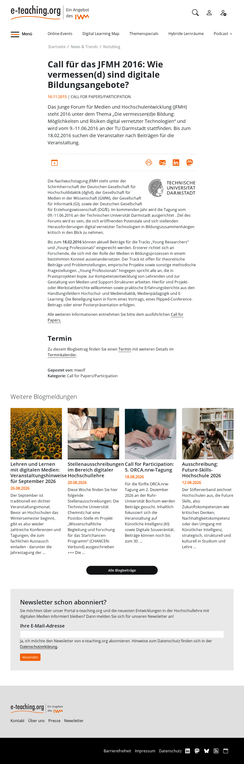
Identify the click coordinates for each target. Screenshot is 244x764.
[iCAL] (225, 751)
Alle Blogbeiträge (122, 570)
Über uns (36, 720)
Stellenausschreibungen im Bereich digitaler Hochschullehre (96, 470)
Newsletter (74, 720)
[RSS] (217, 751)
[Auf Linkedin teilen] (176, 162)
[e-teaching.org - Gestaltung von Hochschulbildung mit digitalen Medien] (49, 10)
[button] (29, 34)
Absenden (30, 657)
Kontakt (17, 720)
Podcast (221, 33)
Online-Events (60, 33)
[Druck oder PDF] (149, 162)
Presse (54, 720)
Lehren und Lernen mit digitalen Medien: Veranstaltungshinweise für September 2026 (38, 472)
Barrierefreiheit (117, 751)
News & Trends (84, 46)
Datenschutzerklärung (38, 647)
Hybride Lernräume (186, 33)
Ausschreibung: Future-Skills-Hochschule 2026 (201, 470)
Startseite (57, 46)
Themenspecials (143, 33)
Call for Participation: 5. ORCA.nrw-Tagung (149, 467)
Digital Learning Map (100, 33)
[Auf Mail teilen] (162, 162)
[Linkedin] (188, 751)
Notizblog (111, 46)
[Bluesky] (207, 751)
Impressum (145, 751)
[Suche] (195, 12)
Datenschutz (170, 751)
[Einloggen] (209, 12)
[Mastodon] (198, 751)
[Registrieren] (223, 12)
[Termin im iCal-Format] (54, 162)
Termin (124, 349)
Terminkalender (62, 354)
